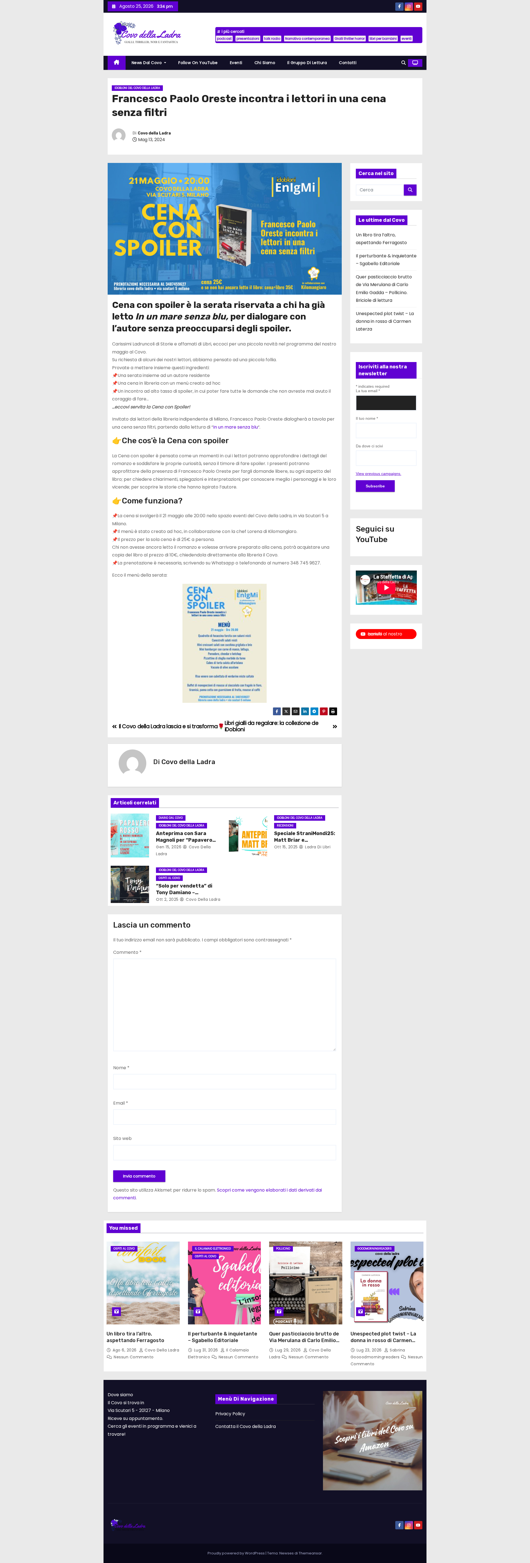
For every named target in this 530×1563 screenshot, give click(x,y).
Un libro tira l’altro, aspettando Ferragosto (135, 1337)
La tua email (368, 391)
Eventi (236, 62)
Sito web (122, 1138)
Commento (127, 952)
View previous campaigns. (378, 473)
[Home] (117, 63)
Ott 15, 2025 (286, 847)
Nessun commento (134, 1357)
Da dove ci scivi (369, 446)
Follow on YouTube (198, 62)
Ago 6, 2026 (125, 1350)
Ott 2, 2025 (167, 899)
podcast (224, 38)
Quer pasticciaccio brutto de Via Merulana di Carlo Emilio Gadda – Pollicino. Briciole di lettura (304, 1344)
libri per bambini (383, 38)
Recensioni (285, 825)
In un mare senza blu (235, 427)
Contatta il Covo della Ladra (245, 1426)
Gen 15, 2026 (168, 847)
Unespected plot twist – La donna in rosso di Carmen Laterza (385, 321)
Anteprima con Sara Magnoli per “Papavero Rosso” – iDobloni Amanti (187, 840)
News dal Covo (147, 62)
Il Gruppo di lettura (307, 62)
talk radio (272, 38)
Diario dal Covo (171, 818)
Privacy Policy (230, 1414)
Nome (121, 1068)
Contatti (347, 62)
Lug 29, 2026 (288, 1350)
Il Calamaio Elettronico (213, 1249)
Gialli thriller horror (350, 38)
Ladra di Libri (317, 847)
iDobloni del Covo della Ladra (137, 88)
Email (120, 1103)
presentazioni (248, 38)
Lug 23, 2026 (370, 1350)
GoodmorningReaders (374, 1249)
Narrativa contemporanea (307, 38)
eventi (407, 38)
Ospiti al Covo (169, 878)
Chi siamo (265, 62)
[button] (403, 63)
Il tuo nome (367, 418)
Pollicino (283, 1249)
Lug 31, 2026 (206, 1350)
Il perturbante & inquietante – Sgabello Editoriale (222, 1337)
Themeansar (310, 1553)
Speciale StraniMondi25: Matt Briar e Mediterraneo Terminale (304, 840)
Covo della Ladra (154, 133)
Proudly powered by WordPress (237, 1553)
